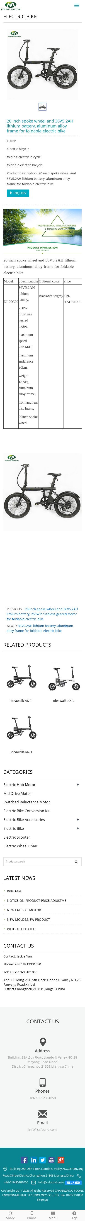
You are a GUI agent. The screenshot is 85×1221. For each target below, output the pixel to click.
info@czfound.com (42, 1129)
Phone (32, 1218)
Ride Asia (14, 891)
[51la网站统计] (73, 1182)
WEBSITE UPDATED (21, 929)
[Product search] (76, 862)
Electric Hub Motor (19, 784)
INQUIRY (20, 193)
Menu (53, 1218)
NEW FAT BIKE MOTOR (24, 910)
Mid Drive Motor (17, 793)
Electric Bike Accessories (24, 819)
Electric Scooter (16, 837)
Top (74, 1218)
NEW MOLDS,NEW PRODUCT (28, 919)
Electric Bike (13, 828)
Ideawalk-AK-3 (21, 752)
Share (10, 1218)
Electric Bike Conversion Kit (26, 810)
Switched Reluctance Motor (26, 802)
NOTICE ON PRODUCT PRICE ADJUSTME (36, 900)
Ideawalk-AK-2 (64, 700)
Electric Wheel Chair (20, 846)
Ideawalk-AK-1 (21, 700)
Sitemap (42, 1200)
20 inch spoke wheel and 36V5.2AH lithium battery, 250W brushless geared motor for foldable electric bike (42, 614)
